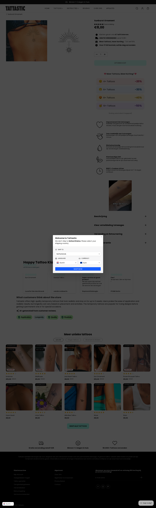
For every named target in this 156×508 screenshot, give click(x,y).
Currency (85, 258)
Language (62, 258)
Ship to (60, 250)
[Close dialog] (101, 237)
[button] (8, 504)
